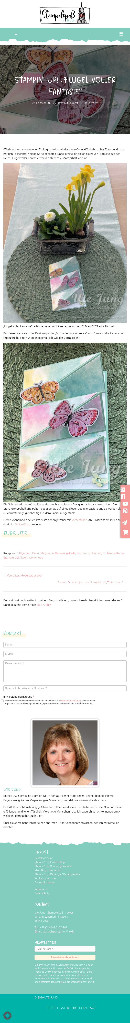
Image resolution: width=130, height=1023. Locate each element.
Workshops (36, 557)
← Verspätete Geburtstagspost (22, 575)
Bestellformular (44, 858)
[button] (16, 34)
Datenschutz (42, 893)
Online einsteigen (45, 882)
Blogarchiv (55, 870)
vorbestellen (79, 520)
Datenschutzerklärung (70, 700)
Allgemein (24, 553)
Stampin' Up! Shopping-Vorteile (53, 866)
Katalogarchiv (71, 874)
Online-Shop (22, 524)
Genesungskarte (65, 553)
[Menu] (121, 33)
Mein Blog (41, 870)
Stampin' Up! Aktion (15, 557)
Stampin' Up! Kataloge (48, 874)
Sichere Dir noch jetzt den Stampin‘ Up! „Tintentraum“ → (92, 582)
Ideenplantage (84, 1007)
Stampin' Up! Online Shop (50, 862)
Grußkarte (109, 553)
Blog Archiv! (44, 604)
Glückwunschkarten (89, 553)
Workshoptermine (45, 878)
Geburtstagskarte (43, 553)
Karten (120, 553)
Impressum (41, 889)
